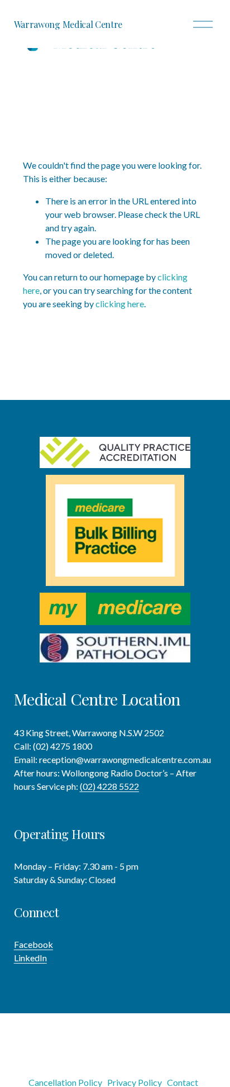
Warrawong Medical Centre (68, 24)
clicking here (119, 303)
